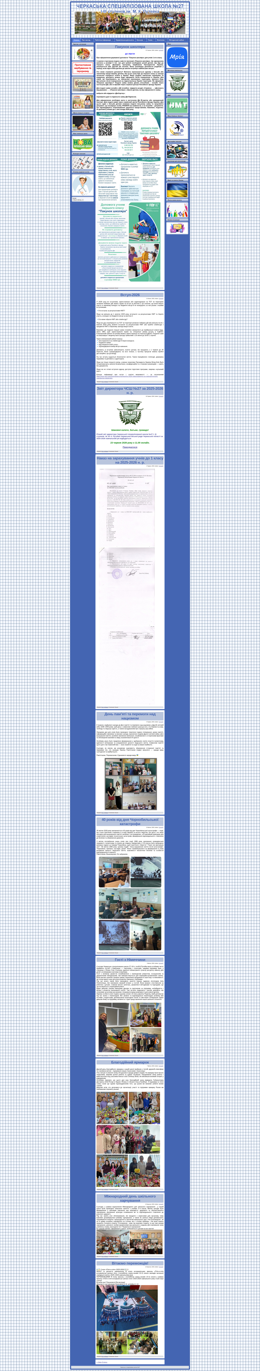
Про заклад (86, 40)
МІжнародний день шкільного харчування (130, 1198)
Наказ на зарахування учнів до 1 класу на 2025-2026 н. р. (130, 460)
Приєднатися (130, 447)
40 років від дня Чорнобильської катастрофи (130, 821)
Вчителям (161, 40)
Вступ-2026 (130, 295)
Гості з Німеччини (130, 960)
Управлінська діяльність (125, 40)
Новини (76, 40)
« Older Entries (101, 1362)
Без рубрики (105, 288)
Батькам (140, 40)
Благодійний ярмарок (130, 1062)
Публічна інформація (103, 40)
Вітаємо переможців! (130, 1263)
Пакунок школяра (130, 47)
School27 (161, 50)
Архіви (74, 198)
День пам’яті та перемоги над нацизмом (130, 716)
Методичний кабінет (176, 40)
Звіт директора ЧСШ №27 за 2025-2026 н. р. (130, 390)
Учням (150, 40)
